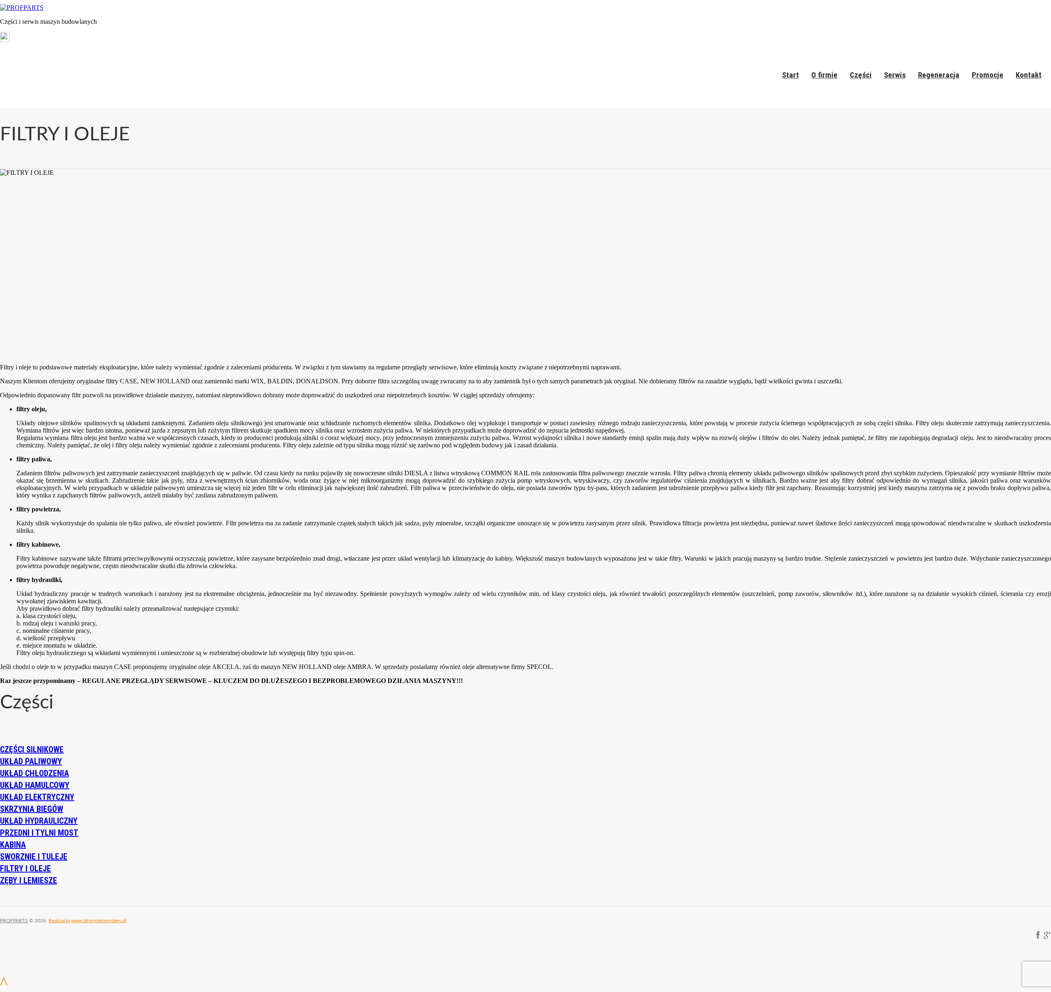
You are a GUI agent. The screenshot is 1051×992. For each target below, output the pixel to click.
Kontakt (1029, 75)
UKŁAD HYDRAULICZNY (39, 821)
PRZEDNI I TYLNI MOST (39, 833)
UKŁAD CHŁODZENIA (34, 773)
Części (861, 75)
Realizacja (59, 920)
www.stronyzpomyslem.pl (98, 920)
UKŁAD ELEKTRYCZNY (37, 797)
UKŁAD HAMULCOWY (34, 785)
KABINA (13, 845)
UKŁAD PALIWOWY (31, 761)
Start (790, 75)
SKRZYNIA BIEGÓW (31, 809)
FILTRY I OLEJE (25, 868)
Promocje (987, 75)
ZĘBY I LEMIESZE (28, 880)
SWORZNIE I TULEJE (33, 856)
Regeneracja (938, 75)
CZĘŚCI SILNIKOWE (32, 749)
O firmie (824, 75)
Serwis (895, 75)
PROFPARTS (14, 920)
